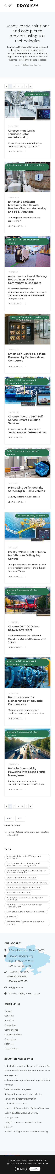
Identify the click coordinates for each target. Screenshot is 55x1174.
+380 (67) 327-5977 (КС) (20, 956)
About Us (9, 1020)
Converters (10, 1039)
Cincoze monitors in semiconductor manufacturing (21, 134)
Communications (13, 1034)
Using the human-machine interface (26, 912)
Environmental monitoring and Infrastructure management (23, 864)
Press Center (11, 1048)
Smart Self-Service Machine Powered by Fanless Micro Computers (27, 357)
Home (16, 65)
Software (9, 1044)
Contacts (9, 1015)
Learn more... (16, 151)
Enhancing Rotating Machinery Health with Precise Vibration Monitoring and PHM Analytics (27, 206)
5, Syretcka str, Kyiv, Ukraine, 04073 (27, 950)
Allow (35, 1169)
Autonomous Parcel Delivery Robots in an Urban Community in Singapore (27, 280)
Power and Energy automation (32, 515)
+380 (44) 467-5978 (17, 981)
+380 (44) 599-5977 (17, 976)
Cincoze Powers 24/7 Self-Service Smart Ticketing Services (26, 420)
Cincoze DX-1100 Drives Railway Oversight (23, 628)
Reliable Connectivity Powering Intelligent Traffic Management (26, 772)
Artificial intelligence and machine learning (25, 923)
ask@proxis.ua (16, 987)
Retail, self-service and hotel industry (29, 317)
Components (11, 1029)
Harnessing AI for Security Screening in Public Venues (26, 489)
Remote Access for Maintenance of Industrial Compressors (25, 701)
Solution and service (32, 65)
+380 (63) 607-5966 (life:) (19, 965)
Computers (10, 1025)
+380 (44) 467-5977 (19, 972)
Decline (21, 1169)
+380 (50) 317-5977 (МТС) (20, 961)
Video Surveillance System (21, 877)
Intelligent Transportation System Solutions (25, 898)
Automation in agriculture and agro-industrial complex (26, 871)
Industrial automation (37, 94)
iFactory (11, 917)
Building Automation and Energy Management (24, 905)
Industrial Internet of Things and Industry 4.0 (24, 857)
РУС (9, 818)
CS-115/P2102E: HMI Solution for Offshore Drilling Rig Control (27, 555)
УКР (20, 818)
